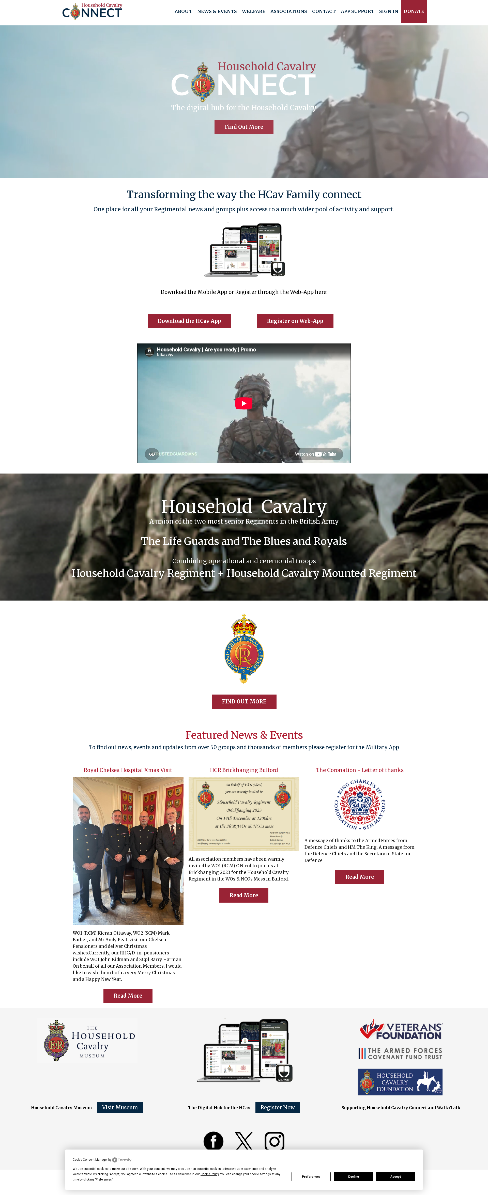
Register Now (278, 1107)
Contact (324, 11)
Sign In (388, 11)
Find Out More (244, 127)
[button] (183, 11)
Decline (353, 1176)
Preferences (311, 1176)
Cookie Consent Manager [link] (90, 1159)
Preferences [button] (104, 1179)
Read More (128, 996)
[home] (92, 11)
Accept (395, 1176)
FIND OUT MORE (244, 701)
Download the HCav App (189, 321)
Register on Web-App (295, 321)
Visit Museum (120, 1107)
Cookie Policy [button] (210, 1174)
